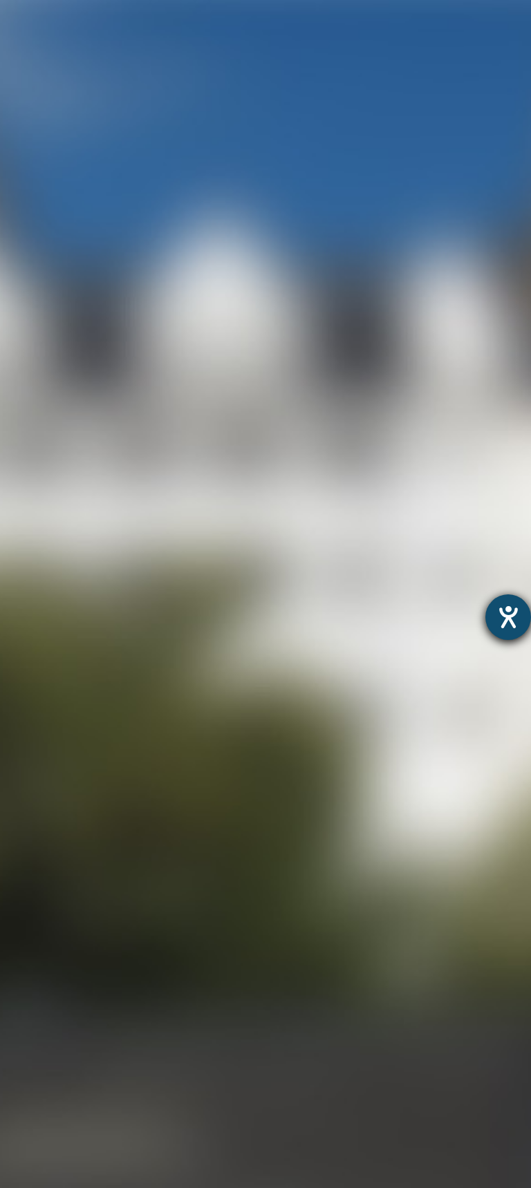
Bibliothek (26, 1001)
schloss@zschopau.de (124, 459)
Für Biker (24, 1108)
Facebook (257, 281)
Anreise (20, 1019)
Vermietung (31, 966)
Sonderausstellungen (57, 877)
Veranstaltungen (45, 1055)
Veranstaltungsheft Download (81, 1073)
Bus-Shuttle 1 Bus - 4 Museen (79, 1161)
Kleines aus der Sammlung (72, 912)
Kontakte (24, 1037)
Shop (14, 1179)
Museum (24, 841)
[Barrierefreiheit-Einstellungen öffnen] (508, 617)
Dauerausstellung (47, 859)
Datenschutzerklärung (234, 821)
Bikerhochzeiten (43, 1143)
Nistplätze (27, 984)
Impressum (327, 821)
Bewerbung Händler (53, 1090)
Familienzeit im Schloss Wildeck (86, 894)
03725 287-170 (149, 398)
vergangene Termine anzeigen (436, 83)
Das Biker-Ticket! (45, 1126)
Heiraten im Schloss (54, 948)
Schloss (21, 930)
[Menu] (492, 24)
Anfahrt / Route (415, 206)
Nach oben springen (390, 281)
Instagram (150, 281)
